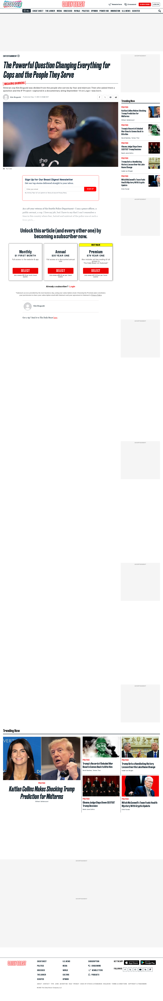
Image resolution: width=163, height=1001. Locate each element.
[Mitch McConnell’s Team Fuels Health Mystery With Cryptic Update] (154, 186)
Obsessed (68, 11)
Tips (52, 984)
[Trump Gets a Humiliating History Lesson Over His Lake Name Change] (154, 168)
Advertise (64, 984)
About (39, 984)
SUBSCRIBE (145, 4)
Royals (77, 11)
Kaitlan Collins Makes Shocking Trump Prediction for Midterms (42, 792)
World (65, 970)
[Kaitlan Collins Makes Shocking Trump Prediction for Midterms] (154, 117)
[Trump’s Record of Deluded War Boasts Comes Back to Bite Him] (154, 135)
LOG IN (156, 4)
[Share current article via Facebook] (99, 97)
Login (72, 286)
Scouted (136, 11)
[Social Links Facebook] (125, 970)
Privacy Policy (63, 193)
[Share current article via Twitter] (105, 97)
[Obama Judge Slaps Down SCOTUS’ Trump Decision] (154, 153)
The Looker (50, 11)
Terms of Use (52, 193)
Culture (66, 975)
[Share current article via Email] (110, 97)
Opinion (94, 11)
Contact (46, 984)
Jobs (57, 984)
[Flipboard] (150, 970)
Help (70, 984)
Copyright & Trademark (137, 984)
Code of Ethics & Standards (91, 984)
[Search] (159, 11)
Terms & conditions (119, 984)
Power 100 (104, 11)
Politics (85, 11)
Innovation (115, 11)
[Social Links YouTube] (140, 970)
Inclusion (107, 984)
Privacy (76, 984)
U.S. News (126, 11)
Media (59, 11)
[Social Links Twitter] (130, 970)
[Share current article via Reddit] (116, 97)
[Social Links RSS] (145, 970)
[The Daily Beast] (74, 4)
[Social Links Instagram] (135, 970)
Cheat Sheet (37, 11)
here (55, 317)
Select (25, 270)
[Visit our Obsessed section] (21, 4)
